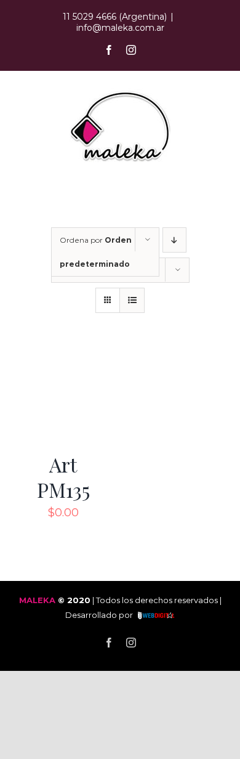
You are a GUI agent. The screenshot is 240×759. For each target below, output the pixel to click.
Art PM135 (63, 477)
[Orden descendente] (174, 240)
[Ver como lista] (132, 300)
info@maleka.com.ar (120, 27)
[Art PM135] (63, 357)
